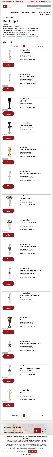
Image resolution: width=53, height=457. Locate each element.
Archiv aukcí (26, 12)
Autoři (34, 12)
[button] (26, 454)
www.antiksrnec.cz (19, 1)
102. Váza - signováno (28, 222)
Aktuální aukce (14, 12)
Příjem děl (47, 12)
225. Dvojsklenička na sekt (30, 271)
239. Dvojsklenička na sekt (30, 295)
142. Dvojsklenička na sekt (30, 149)
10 (38, 46)
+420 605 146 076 (33, 1)
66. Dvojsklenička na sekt (30, 77)
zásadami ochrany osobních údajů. (36, 448)
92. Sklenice (24, 101)
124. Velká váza (26, 125)
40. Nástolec (25, 198)
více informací (8, 65)
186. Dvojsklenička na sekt (30, 174)
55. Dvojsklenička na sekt (30, 368)
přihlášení (32, 5)
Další (41, 46)
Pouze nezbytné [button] (21, 451)
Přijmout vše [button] (32, 451)
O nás (41, 14)
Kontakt (48, 14)
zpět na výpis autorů (8, 17)
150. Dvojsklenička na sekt (30, 247)
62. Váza (23, 319)
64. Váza (23, 392)
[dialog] (26, 446)
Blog (40, 12)
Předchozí (15, 46)
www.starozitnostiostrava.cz (8, 1)
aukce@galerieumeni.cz (42, 1)
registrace (44, 5)
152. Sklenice (25, 52)
